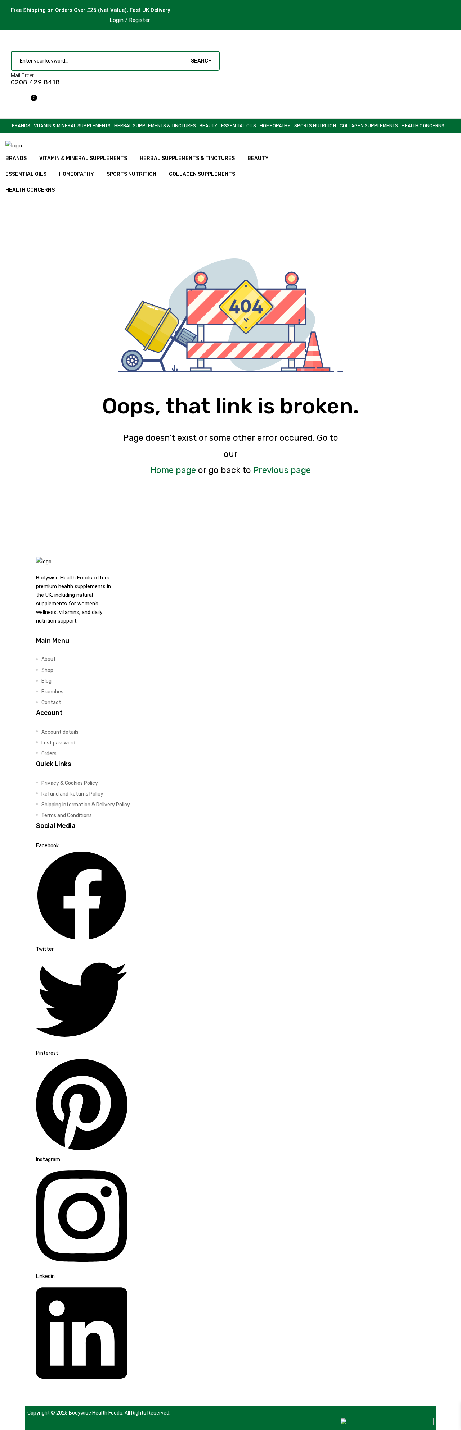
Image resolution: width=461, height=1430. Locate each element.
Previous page (282, 470)
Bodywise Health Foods (95, 1413)
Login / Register (129, 20)
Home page (173, 470)
